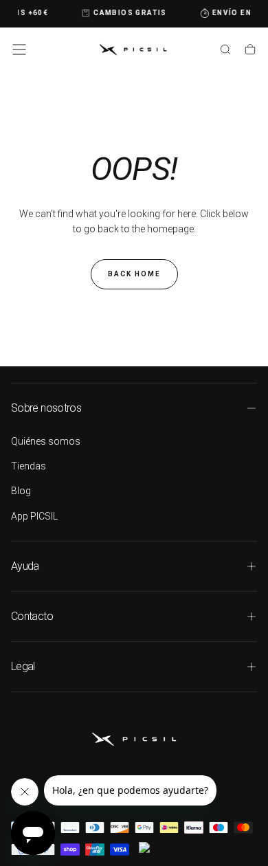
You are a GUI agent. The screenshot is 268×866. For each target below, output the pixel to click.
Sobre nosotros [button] (46, 407)
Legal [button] (23, 666)
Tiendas (28, 465)
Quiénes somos (45, 441)
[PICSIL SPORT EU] (134, 739)
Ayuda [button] (25, 566)
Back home (134, 274)
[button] (19, 49)
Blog (21, 490)
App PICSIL (34, 516)
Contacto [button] (32, 616)
